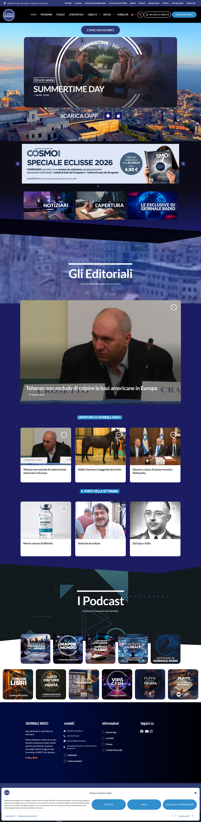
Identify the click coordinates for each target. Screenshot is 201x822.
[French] (29, 757)
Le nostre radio (184, 14)
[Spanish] (36, 757)
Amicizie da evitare (89, 543)
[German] (31, 757)
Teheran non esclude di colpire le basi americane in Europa (91, 388)
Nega (144, 804)
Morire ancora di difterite (38, 543)
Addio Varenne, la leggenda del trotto (99, 469)
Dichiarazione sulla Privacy (27, 816)
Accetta (108, 804)
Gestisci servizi (184, 816)
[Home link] (9, 14)
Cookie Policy (9, 816)
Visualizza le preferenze (180, 804)
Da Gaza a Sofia (142, 543)
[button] (195, 793)
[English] (26, 757)
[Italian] (132, 15)
